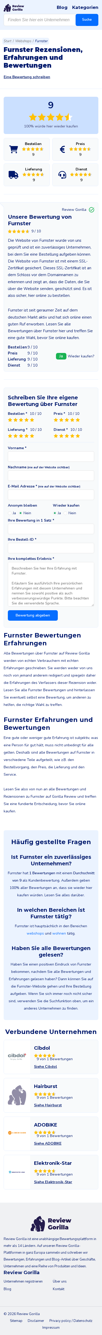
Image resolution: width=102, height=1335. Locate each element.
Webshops (23, 41)
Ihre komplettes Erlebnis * (31, 559)
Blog (62, 7)
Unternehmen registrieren (23, 1281)
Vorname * (17, 448)
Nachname (39, 467)
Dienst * (61, 429)
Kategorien (85, 7)
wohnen (59, 933)
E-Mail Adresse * (44, 486)
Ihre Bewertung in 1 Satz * (31, 520)
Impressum (51, 1327)
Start (8, 41)
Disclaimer (36, 1320)
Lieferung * (17, 429)
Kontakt (58, 1289)
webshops (35, 933)
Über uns (60, 1281)
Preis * (59, 413)
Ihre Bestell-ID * (22, 539)
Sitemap (16, 1320)
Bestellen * (17, 413)
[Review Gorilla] (14, 8)
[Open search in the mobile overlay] (51, 20)
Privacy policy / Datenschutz (70, 1320)
